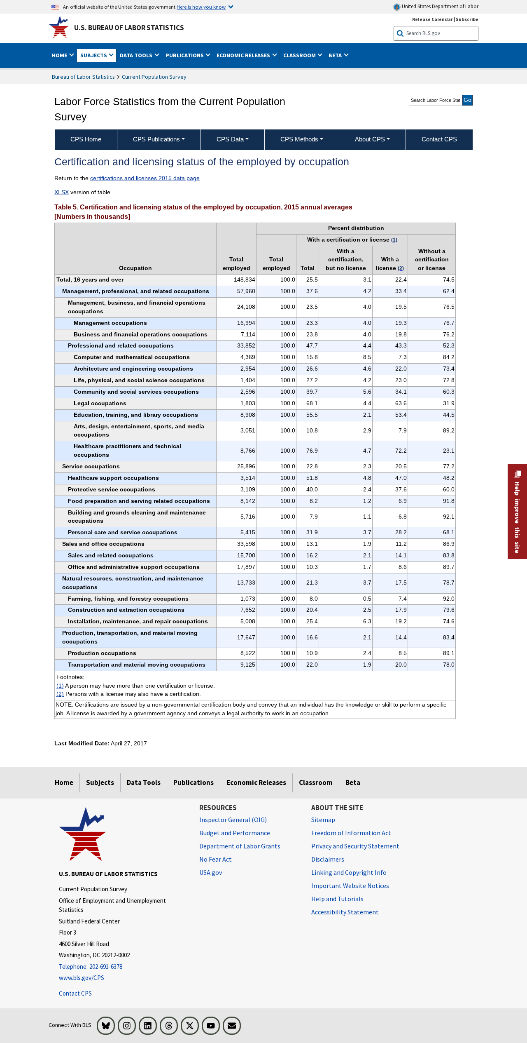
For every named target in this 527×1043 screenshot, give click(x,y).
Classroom (316, 782)
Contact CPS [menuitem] (439, 139)
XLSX (61, 192)
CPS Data (230, 139)
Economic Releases (256, 782)
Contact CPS (75, 993)
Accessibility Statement (345, 912)
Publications (193, 782)
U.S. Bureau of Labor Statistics (129, 27)
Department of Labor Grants (239, 846)
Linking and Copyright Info (349, 872)
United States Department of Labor (439, 6)
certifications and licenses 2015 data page (145, 178)
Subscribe (467, 19)
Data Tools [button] (137, 55)
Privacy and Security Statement (355, 846)
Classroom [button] (300, 55)
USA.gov (210, 872)
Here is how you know (201, 6)
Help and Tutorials (337, 899)
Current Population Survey (154, 76)
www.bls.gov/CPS (81, 978)
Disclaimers (327, 859)
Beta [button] (336, 55)
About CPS (370, 139)
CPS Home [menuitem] (85, 139)
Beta (352, 782)
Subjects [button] (94, 55)
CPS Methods (299, 139)
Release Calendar (432, 19)
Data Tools (144, 782)
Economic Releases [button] (244, 55)
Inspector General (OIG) (233, 819)
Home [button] (60, 55)
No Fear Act (215, 859)
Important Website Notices (350, 885)
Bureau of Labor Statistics (83, 76)
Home (64, 782)
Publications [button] (185, 55)
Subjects (100, 782)
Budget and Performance (234, 833)
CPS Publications (156, 139)
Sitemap (323, 819)
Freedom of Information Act (351, 833)
